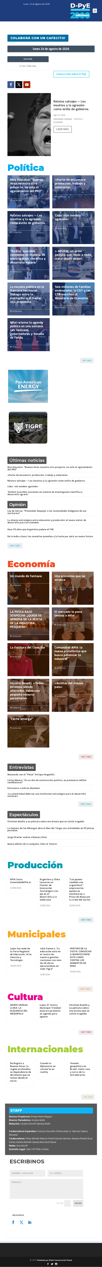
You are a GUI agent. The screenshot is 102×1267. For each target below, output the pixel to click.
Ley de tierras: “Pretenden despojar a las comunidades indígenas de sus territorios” (46, 512)
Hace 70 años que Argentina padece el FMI (30, 529)
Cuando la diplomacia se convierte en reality (48, 1068)
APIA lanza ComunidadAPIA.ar (20, 881)
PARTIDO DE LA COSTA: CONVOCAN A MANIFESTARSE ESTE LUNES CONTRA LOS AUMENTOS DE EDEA (81, 957)
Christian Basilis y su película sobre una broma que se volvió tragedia (45, 821)
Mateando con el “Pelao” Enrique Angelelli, (31, 774)
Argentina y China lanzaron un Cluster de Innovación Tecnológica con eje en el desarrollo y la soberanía (50, 889)
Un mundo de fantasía (28, 588)
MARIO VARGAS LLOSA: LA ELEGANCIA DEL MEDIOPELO (19, 1009)
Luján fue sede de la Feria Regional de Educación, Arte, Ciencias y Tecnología (21, 954)
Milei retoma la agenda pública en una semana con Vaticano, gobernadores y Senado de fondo (28, 331)
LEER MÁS (62, 129)
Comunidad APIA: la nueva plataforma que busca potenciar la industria (73, 654)
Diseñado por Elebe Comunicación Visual (54, 1260)
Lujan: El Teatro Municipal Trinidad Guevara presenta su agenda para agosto (50, 1010)
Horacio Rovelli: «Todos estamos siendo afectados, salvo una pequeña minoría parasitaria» (28, 692)
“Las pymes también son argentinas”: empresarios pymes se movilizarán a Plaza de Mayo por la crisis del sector (80, 889)
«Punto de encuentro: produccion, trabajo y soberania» (73, 185)
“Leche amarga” (28, 731)
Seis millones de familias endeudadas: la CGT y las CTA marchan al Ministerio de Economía (73, 293)
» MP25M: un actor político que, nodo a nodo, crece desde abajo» (73, 256)
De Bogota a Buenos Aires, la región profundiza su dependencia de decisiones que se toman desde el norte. (20, 1072)
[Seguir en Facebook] (10, 84)
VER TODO (15, 545)
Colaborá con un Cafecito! (37, 38)
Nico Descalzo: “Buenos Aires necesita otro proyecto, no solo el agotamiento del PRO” (28, 186)
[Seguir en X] (18, 84)
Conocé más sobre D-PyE (71, 74)
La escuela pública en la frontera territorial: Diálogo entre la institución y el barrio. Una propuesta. (28, 295)
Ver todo (86, 360)
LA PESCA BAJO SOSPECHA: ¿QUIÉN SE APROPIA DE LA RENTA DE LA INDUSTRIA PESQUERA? (28, 620)
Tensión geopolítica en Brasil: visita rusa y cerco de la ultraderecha (80, 1069)
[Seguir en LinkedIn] (29, 1222)
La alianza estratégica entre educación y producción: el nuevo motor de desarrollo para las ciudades (46, 521)
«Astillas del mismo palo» (73, 686)
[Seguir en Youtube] (26, 84)
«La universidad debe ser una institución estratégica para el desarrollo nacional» (46, 795)
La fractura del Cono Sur (28, 659)
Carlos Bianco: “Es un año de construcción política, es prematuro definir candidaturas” (47, 781)
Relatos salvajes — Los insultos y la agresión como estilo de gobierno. (71, 105)
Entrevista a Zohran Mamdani (23, 788)
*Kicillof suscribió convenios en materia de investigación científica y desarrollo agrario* (28, 258)
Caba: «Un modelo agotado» (73, 218)
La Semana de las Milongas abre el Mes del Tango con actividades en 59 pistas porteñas (50, 829)
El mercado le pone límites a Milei (73, 615)
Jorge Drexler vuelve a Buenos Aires (27, 837)
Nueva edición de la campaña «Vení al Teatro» (32, 844)
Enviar (78, 1203)
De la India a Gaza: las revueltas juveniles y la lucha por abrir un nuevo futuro (50, 536)
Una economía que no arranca (73, 579)
